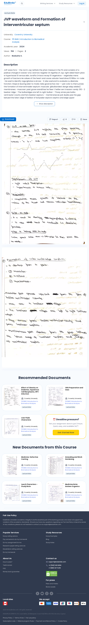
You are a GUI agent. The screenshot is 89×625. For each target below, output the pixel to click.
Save (85, 119)
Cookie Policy (62, 621)
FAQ (4, 568)
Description (11, 64)
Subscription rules (9, 621)
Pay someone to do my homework (15, 539)
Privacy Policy (7, 618)
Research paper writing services (14, 546)
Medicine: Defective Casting (29, 458)
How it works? (7, 562)
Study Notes (50, 542)
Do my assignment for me (12, 542)
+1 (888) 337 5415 (55, 568)
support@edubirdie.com (52, 524)
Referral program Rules (26, 621)
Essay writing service (10, 536)
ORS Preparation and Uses (74, 389)
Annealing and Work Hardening (73, 458)
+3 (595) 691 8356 (55, 565)
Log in (81, 3)
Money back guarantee (11, 572)
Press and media (52, 584)
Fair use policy (31, 618)
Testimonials (7, 565)
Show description (46, 104)
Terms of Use (19, 618)
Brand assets (50, 587)
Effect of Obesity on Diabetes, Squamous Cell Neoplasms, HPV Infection (30, 391)
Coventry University (23, 34)
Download (9, 119)
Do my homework (9, 552)
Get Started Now (66, 432)
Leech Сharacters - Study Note (29, 485)
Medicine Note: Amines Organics (72, 485)
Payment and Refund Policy (46, 621)
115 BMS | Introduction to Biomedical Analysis (28, 40)
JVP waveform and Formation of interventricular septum (34, 22)
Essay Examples (51, 536)
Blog (47, 539)
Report (55, 119)
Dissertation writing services (12, 549)
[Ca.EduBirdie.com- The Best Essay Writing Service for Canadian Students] (5, 604)
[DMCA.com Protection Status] (66, 574)
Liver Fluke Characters (26, 419)
